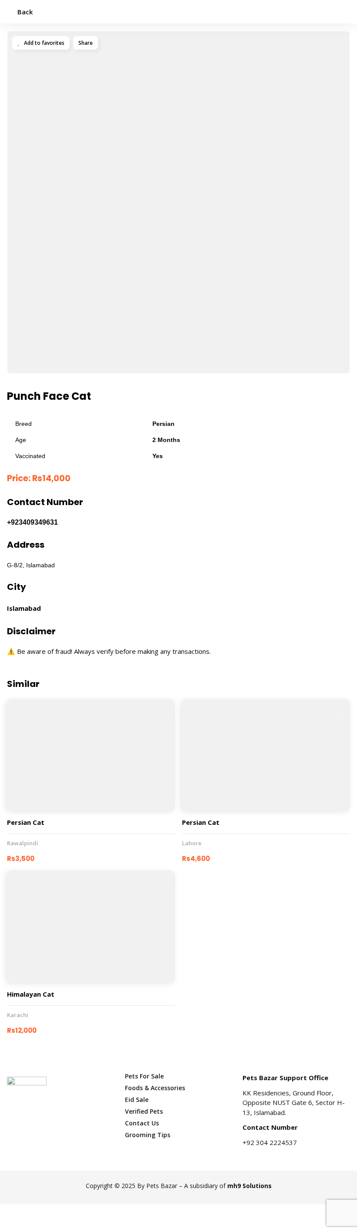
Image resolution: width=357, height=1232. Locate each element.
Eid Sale (136, 1099)
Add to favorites (43, 43)
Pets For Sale (144, 1076)
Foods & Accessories (155, 1088)
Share (85, 43)
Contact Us (142, 1123)
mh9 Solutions (249, 1186)
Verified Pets (144, 1111)
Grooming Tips (147, 1135)
